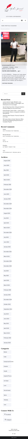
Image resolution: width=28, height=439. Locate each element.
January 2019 (7, 342)
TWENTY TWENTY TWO (9, 147)
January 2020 (7, 294)
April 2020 (6, 280)
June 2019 (6, 318)
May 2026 (6, 170)
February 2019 (7, 337)
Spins (5, 395)
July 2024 (6, 218)
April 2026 (6, 175)
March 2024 (7, 227)
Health (5, 371)
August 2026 (7, 160)
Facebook (8, 414)
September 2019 (8, 309)
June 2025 (6, 194)
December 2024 (8, 203)
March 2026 (7, 179)
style (16, 67)
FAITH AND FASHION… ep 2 (11, 71)
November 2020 (8, 266)
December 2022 (8, 232)
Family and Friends (8, 361)
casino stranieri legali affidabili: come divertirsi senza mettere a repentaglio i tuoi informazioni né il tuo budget (13, 103)
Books (5, 352)
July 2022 (6, 237)
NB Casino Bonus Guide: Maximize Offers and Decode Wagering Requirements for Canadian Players (13, 121)
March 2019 (7, 333)
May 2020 (6, 275)
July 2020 (6, 270)
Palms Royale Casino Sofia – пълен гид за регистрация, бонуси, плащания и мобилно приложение (14, 112)
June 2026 (6, 165)
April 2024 (6, 222)
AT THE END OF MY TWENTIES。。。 (13, 130)
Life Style (11, 65)
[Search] (25, 20)
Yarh (13, 68)
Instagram (9, 419)
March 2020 (7, 285)
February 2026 (7, 184)
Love (5, 385)
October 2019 (7, 304)
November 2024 (8, 208)
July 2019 (6, 314)
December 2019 (8, 299)
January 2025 (7, 199)
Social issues (7, 390)
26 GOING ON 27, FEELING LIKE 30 (12, 152)
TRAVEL (6, 400)
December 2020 (8, 261)
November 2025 (8, 189)
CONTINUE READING (7, 83)
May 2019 (6, 323)
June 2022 (6, 242)
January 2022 (7, 246)
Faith (3, 65)
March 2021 (7, 256)
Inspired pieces (7, 376)
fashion (12, 67)
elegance (5, 67)
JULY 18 (6, 141)
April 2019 (6, 328)
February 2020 (7, 290)
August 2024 (7, 213)
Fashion (7, 65)
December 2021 (8, 251)
